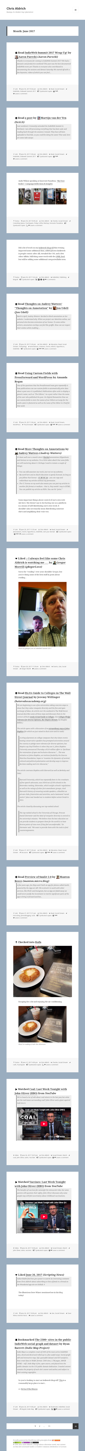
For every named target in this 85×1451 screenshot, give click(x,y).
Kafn (38, 942)
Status (17, 221)
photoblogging (26, 915)
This (61, 1380)
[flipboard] (38, 279)
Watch (65, 1155)
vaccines (28, 1250)
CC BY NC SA (43, 478)
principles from (46, 1440)
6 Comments (51, 279)
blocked (46, 457)
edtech (53, 346)
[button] (24, 196)
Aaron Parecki (27, 56)
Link (16, 89)
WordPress (16, 425)
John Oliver (20, 1157)
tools (33, 915)
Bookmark (54, 1407)
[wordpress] (53, 91)
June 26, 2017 (34, 1274)
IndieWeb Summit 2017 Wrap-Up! (46, 52)
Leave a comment (21, 94)
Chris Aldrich (16, 8)
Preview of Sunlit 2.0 (38, 877)
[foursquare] (27, 225)
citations (42, 346)
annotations (34, 346)
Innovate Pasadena (56, 223)
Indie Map (30, 1409)
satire (26, 1157)
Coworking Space (19, 223)
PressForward (28, 425)
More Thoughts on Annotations (45, 449)
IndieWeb (16, 91)
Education (54, 344)
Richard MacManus (29, 1389)
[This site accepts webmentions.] (26, 1442)
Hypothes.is (60, 346)
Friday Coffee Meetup (41, 223)
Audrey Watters (28, 453)
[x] (36, 279)
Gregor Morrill (26, 669)
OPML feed (60, 256)
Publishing (63, 277)
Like (60, 666)
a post (29, 117)
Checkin (55, 221)
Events (55, 666)
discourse (24, 852)
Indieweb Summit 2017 (28, 91)
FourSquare (29, 223)
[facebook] (41, 279)
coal (14, 1157)
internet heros (22, 1315)
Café (14, 1065)
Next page (75, 1426)
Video (17, 1155)
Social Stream (59, 89)
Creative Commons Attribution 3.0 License (51, 1447)
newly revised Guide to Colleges (42, 717)
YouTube (32, 1157)
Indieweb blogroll (46, 247)
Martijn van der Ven (53, 117)
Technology (23, 346)
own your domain (49, 532)
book (56, 91)
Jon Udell (62, 308)
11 (50, 1426)
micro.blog (16, 915)
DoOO (48, 346)
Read (52, 89)
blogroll (15, 279)
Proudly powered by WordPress (24, 1440)
